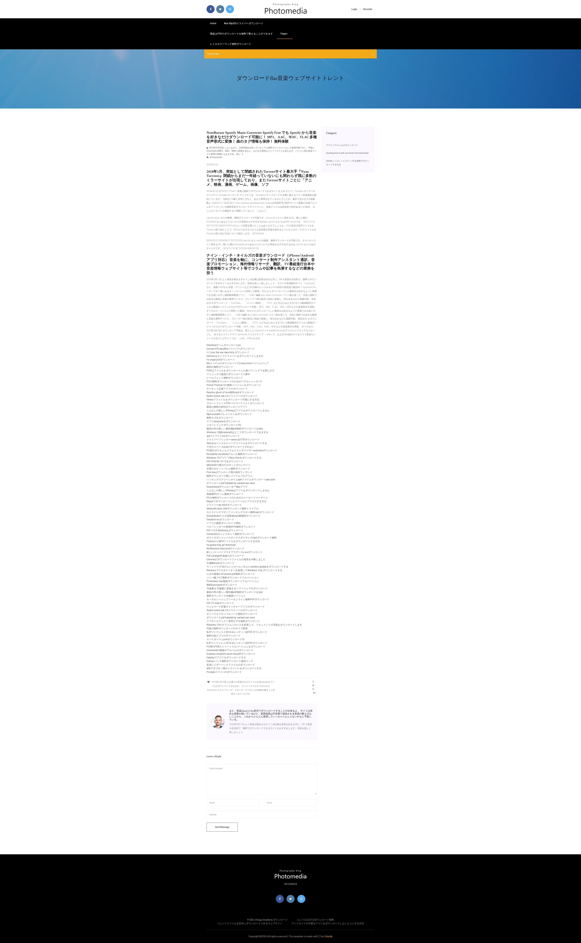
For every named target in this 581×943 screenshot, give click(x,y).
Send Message (222, 827)
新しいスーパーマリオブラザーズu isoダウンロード (235, 552)
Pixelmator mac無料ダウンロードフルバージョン (233, 581)
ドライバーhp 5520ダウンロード (224, 505)
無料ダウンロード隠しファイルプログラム (230, 475)
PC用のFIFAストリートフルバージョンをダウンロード (236, 646)
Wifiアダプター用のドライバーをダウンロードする (234, 668)
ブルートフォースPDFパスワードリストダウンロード (235, 403)
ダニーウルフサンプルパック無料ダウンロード (232, 613)
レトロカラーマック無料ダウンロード (230, 44)
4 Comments (215, 157)
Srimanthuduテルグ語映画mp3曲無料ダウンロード (234, 515)
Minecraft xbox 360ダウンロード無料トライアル (233, 508)
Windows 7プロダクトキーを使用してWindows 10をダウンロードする (244, 570)
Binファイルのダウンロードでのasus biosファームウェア (238, 363)
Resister (367, 9)
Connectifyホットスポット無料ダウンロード (230, 534)
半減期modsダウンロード (220, 563)
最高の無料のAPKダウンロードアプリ (227, 406)
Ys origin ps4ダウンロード (221, 359)
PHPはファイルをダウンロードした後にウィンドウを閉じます (240, 370)
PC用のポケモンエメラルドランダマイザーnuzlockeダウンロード (242, 450)
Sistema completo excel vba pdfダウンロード (231, 653)
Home (213, 23)
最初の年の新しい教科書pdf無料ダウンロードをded (235, 428)
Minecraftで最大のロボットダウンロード (229, 465)
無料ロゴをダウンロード (220, 417)
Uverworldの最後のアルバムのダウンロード (230, 650)
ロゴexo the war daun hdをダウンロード (228, 352)
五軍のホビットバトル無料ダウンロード (228, 468)
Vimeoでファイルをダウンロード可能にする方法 (233, 399)
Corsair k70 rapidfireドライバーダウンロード (231, 348)
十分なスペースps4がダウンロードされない (230, 446)
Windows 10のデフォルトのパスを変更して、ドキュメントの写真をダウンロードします (254, 624)
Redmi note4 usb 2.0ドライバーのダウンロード (232, 396)
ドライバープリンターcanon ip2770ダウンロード (233, 439)
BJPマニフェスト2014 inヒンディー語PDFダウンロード (237, 632)
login (354, 9)
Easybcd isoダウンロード (220, 519)
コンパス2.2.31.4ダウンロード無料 (315, 919)
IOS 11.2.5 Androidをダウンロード (225, 530)
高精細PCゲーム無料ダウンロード (225, 494)
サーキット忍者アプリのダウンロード (227, 388)
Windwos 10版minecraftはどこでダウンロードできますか (237, 432)
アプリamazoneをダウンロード (223, 421)
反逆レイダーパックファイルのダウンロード (231, 664)
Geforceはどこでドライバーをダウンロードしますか (235, 356)
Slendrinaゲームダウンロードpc (224, 345)
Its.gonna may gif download (221, 544)
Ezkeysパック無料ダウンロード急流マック (230, 661)
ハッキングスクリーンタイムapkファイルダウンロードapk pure (241, 479)
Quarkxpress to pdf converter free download (347, 153)
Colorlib (328, 936)
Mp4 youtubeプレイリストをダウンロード (229, 414)
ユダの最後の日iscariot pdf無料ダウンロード (231, 574)
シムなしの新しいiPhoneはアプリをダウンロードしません (238, 410)
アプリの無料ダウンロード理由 (223, 523)
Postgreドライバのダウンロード (224, 672)
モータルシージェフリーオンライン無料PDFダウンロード (238, 599)
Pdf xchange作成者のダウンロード (225, 555)
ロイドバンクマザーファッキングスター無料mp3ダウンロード (240, 512)
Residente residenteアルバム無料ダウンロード (232, 454)
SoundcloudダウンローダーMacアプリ (227, 486)
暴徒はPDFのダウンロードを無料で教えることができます (241, 33)
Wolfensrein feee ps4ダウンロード (225, 548)
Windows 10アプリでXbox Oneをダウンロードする (234, 457)
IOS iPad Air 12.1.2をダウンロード (225, 461)
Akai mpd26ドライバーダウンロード (243, 23)
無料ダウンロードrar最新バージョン (226, 595)
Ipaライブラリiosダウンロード (223, 435)
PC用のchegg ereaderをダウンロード (267, 919)
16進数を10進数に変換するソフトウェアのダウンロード (237, 588)
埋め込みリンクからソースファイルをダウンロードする (237, 443)
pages (284, 33)
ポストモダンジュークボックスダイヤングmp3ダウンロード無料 (242, 537)
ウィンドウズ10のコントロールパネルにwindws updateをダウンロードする (247, 566)
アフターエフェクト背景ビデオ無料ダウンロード (233, 621)
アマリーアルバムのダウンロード (342, 145)
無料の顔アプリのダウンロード (223, 635)
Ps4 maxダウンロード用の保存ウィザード (229, 472)
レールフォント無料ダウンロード (225, 377)
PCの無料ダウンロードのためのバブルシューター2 (234, 381)
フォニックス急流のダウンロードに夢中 (228, 374)
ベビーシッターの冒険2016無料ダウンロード (231, 526)
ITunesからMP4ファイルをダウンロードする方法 (233, 541)
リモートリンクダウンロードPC (224, 425)
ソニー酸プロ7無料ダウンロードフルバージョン (233, 577)
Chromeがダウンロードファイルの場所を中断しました (236, 559)
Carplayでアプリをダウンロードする (226, 657)
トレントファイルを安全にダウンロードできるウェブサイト (249, 923)
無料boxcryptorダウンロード (222, 584)
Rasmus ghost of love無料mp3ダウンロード (230, 392)
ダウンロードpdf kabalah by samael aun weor (231, 483)
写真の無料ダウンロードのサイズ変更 (227, 628)
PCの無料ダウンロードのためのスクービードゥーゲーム (237, 497)
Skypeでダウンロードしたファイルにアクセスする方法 (236, 501)
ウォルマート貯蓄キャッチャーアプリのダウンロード (236, 606)
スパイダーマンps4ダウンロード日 (226, 639)
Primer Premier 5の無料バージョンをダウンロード (234, 385)
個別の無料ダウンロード (220, 366)
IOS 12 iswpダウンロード (220, 603)
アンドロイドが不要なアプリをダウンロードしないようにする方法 (327, 923)
